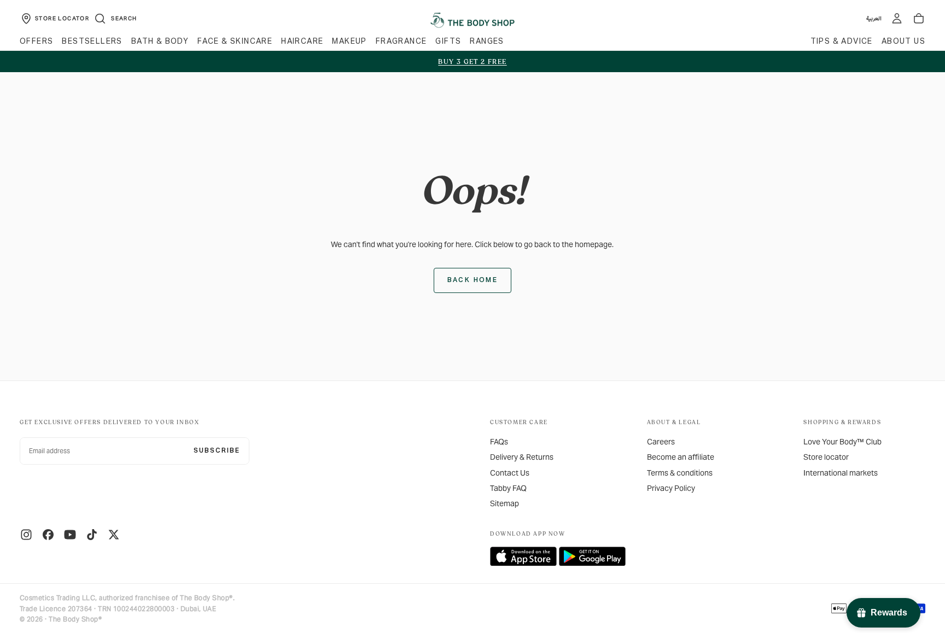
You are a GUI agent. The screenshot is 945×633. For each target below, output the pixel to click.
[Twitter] (113, 534)
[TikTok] (91, 534)
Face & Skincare (234, 41)
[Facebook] (48, 534)
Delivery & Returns (521, 457)
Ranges (487, 41)
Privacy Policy (671, 488)
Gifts (448, 41)
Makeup (349, 41)
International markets (840, 473)
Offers (36, 41)
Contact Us (509, 473)
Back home (472, 280)
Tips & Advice (841, 41)
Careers (661, 442)
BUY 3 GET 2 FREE (472, 61)
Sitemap (504, 503)
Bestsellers (92, 41)
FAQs (499, 442)
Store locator (826, 457)
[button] (115, 18)
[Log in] (896, 18)
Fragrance (401, 41)
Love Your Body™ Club (842, 442)
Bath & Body (160, 41)
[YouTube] (70, 534)
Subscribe (217, 451)
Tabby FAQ (508, 488)
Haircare (302, 41)
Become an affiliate (680, 457)
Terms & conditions (680, 473)
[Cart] (918, 18)
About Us (903, 41)
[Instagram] (26, 534)
